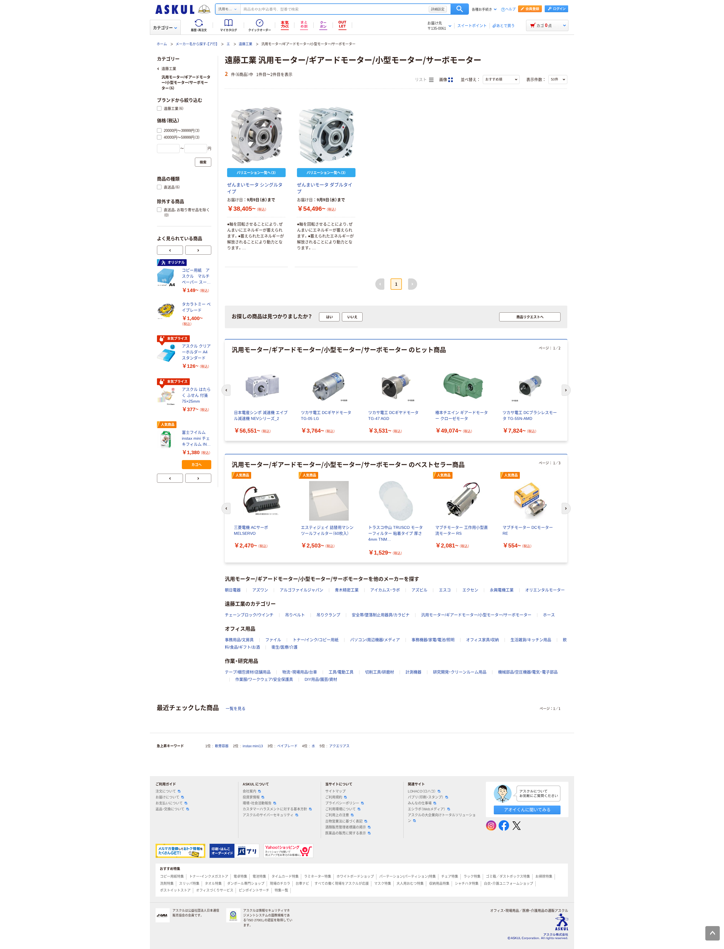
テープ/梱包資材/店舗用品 (248, 672)
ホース (549, 615)
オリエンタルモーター (545, 590)
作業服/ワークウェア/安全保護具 (264, 679)
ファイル (273, 639)
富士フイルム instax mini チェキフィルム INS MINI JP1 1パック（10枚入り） (196, 438)
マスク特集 (382, 884)
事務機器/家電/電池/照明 (432, 639)
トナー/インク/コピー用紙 (316, 639)
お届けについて (167, 797)
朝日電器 (233, 590)
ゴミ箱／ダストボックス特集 (508, 877)
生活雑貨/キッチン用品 (530, 639)
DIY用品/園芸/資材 (321, 679)
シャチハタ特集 (467, 884)
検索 (460, 9)
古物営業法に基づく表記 (344, 821)
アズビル (419, 590)
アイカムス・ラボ (385, 590)
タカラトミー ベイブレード (196, 307)
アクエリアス (339, 746)
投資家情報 (251, 797)
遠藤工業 (245, 44)
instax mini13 (253, 746)
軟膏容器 (222, 746)
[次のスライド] (198, 250)
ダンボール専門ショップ (245, 884)
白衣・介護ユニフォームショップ (508, 884)
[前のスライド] (170, 250)
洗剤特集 (167, 884)
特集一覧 (281, 890)
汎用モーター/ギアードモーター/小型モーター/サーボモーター (476, 615)
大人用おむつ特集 (410, 884)
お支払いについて (169, 803)
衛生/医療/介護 (285, 647)
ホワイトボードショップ (355, 877)
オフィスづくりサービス (214, 890)
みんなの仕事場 (420, 803)
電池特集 (259, 877)
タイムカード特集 (285, 877)
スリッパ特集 (189, 884)
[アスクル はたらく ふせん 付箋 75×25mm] (167, 396)
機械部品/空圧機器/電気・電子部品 (528, 672)
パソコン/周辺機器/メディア (375, 639)
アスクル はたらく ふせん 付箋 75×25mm (196, 395)
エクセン (470, 590)
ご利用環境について (340, 809)
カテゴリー (163, 27)
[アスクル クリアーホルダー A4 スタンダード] (167, 353)
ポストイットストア (175, 890)
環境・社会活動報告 (257, 803)
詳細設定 (438, 9)
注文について (166, 791)
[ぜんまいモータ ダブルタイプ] (326, 135)
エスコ (445, 590)
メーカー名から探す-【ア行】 (196, 44)
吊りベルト (295, 615)
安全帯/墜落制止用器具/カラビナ (381, 615)
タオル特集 (213, 884)
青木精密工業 (347, 590)
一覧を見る (235, 708)
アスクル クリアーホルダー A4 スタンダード (196, 352)
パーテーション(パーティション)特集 (407, 877)
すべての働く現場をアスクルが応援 (341, 884)
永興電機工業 (502, 590)
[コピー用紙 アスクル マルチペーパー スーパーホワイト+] (167, 277)
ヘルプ (510, 9)
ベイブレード (287, 746)
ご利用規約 (333, 797)
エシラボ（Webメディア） (426, 809)
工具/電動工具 (341, 672)
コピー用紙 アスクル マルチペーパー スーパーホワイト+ (196, 276)
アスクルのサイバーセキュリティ (268, 815)
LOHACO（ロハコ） (422, 791)
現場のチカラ (280, 884)
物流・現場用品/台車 (299, 672)
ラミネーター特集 (317, 877)
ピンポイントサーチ (254, 890)
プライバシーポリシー (342, 803)
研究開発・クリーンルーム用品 (459, 672)
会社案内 (249, 791)
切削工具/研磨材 (379, 672)
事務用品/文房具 (239, 639)
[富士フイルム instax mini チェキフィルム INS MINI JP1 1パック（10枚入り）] (167, 439)
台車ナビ (302, 884)
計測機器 (413, 672)
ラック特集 (472, 877)
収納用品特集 (439, 884)
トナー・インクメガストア (208, 877)
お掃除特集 (543, 877)
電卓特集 (240, 877)
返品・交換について (170, 809)
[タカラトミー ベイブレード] (167, 311)
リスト (421, 80)
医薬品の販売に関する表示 (345, 833)
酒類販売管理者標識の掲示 (345, 827)
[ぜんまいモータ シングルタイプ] (256, 135)
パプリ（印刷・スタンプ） (425, 797)
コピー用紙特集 (172, 877)
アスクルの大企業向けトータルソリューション (442, 818)
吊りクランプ (328, 615)
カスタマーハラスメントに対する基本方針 (275, 809)
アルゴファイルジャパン (301, 590)
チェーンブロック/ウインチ (249, 615)
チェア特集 (449, 877)
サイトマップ (335, 791)
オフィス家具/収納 (482, 639)
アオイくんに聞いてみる (527, 809)
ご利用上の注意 (337, 815)
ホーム (162, 44)
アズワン (260, 590)
